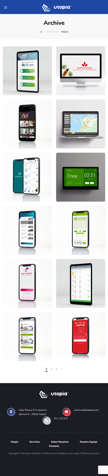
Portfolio (52, 32)
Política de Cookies (90, 453)
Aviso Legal (73, 453)
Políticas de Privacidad (54, 453)
